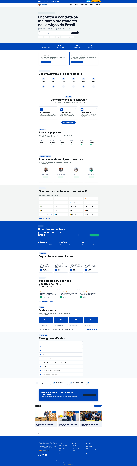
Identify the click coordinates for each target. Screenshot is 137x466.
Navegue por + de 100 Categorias (45, 433)
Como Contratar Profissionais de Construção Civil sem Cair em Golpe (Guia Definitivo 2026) (45, 424)
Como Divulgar (74, 445)
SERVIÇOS (92, 4)
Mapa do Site (80, 462)
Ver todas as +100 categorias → (67, 37)
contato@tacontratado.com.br (56, 1)
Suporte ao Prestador (76, 451)
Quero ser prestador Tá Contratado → (46, 301)
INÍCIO (71, 4)
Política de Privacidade (65, 462)
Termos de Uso (57, 462)
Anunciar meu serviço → (76, 61)
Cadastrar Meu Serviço (76, 442)
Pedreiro (40, 37)
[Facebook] (38, 455)
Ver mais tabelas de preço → (44, 218)
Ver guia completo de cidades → (92, 329)
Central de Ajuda (61, 451)
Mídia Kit (73, 450)
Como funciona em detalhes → (68, 122)
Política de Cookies (73, 462)
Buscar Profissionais (62, 442)
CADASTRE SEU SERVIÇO (96, 1)
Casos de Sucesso (75, 448)
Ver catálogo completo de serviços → (46, 149)
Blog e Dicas (61, 450)
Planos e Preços (75, 443)
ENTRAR (88, 1)
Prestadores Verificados (63, 445)
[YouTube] (43, 455)
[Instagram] (40, 455)
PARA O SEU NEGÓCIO (84, 4)
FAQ (59, 453)
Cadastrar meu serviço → (89, 394)
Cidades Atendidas (62, 448)
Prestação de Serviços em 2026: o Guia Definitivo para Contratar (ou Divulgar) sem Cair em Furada (68, 424)
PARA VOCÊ (76, 4)
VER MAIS (98, 4)
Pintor (58, 37)
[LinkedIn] (46, 455)
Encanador (52, 37)
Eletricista (46, 37)
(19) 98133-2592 (46, 1)
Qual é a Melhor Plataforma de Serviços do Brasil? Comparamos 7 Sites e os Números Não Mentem (90, 424)
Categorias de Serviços (63, 443)
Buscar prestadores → (46, 61)
